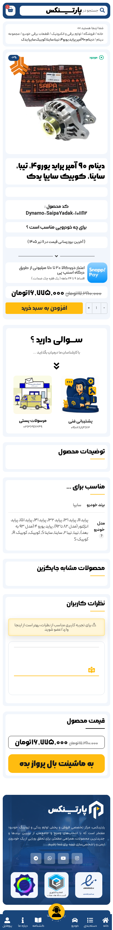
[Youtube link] (63, 858)
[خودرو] (75, 920)
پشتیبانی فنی (80, 421)
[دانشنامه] (38, 920)
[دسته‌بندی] (90, 920)
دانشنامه (38, 926)
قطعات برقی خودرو (35, 34)
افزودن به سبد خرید (44, 308)
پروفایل (7, 926)
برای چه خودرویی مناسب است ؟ (56, 227)
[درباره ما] (23, 920)
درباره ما (23, 926)
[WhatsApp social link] (49, 858)
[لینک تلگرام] (35, 858)
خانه (105, 926)
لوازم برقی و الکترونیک (66, 34)
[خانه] (106, 920)
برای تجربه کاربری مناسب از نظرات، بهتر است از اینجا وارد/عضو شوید (53, 627)
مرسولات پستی (33, 421)
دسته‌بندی (90, 926)
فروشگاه (89, 34)
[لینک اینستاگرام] (77, 858)
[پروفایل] (7, 920)
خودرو (74, 926)
